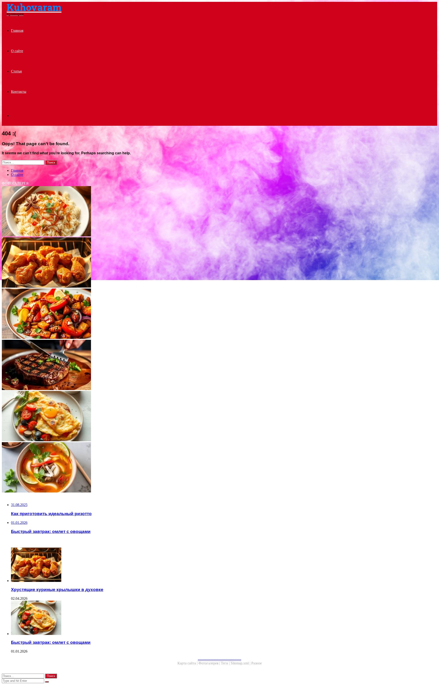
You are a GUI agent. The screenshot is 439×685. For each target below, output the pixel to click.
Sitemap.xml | (241, 663)
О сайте (17, 51)
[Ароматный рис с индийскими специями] (139, 211)
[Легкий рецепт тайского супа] (139, 467)
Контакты (18, 92)
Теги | (226, 663)
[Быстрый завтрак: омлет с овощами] (139, 416)
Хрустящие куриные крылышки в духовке (57, 589)
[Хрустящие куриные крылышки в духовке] (139, 263)
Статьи (16, 71)
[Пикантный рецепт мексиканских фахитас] (139, 314)
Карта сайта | (187, 663)
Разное (256, 663)
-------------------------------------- (219, 659)
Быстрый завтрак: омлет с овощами (51, 642)
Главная (17, 30)
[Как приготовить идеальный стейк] (139, 365)
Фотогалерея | (209, 663)
